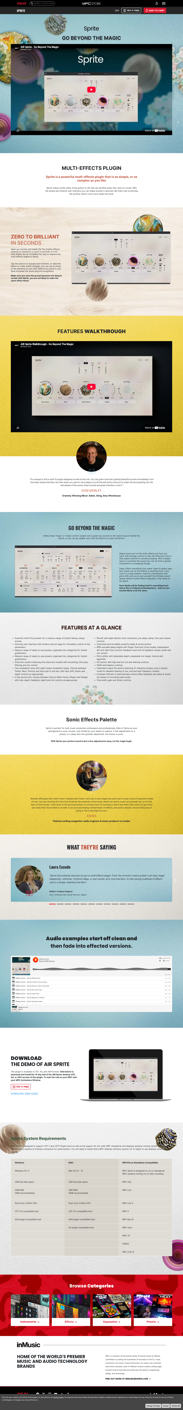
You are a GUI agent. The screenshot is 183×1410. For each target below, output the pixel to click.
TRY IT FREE (133, 10)
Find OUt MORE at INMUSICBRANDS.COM (127, 1379)
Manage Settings (153, 1406)
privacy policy (58, 1397)
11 (130, 905)
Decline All (176, 1406)
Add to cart (156, 10)
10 (123, 905)
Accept (166, 1406)
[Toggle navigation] (163, 3)
